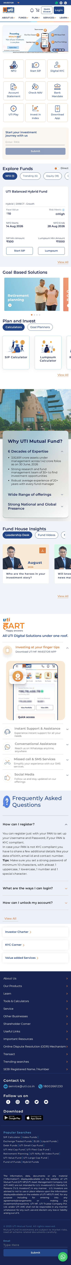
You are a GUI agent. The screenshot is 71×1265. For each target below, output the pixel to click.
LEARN (63, 17)
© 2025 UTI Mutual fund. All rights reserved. (29, 1226)
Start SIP (19, 250)
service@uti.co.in (22, 1086)
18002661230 (53, 1086)
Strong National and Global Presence (32, 506)
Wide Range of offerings (29, 494)
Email (6, 1241)
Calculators (14, 327)
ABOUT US (7, 17)
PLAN (35, 17)
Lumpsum (51, 250)
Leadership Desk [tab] (17, 535)
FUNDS (22, 17)
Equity (52, 175)
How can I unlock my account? (28, 903)
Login (59, 10)
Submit (35, 151)
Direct (64, 168)
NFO (10, 175)
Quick (47, 10)
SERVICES (48, 17)
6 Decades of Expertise (28, 451)
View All (10, 918)
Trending (30, 175)
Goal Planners (40, 327)
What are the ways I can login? (28, 888)
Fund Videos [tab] (46, 535)
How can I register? (18, 824)
